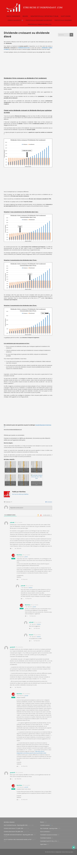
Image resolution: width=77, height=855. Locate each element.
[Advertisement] (28, 64)
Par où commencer (45, 831)
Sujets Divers (43, 844)
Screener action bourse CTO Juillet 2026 (13, 828)
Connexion (49, 502)
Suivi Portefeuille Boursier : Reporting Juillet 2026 (15, 825)
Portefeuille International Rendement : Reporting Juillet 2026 (18, 834)
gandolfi (26, 695)
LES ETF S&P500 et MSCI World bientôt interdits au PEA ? (18, 839)
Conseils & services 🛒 (45, 825)
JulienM (26, 556)
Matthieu (30, 587)
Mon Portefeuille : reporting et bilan (48, 828)
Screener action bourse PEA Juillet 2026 (13, 831)
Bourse (42, 822)
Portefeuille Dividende (45, 838)
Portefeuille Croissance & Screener (48, 834)
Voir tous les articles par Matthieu (20, 494)
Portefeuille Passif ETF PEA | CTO (48, 841)
